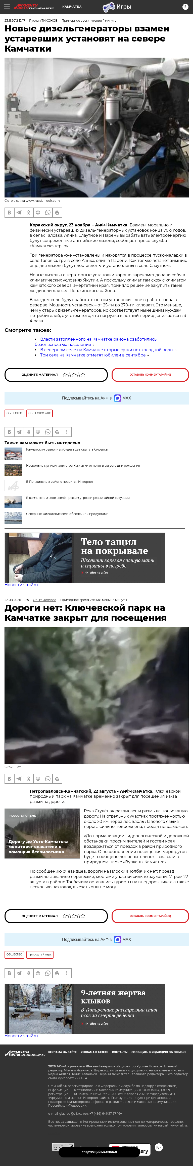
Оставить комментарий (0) (150, 374)
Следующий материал (99, 1152)
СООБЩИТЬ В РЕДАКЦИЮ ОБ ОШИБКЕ (158, 1052)
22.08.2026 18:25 (17, 600)
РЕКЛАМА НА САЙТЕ (62, 1052)
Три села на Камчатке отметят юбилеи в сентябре (93, 355)
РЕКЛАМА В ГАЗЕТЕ (94, 1052)
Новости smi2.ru (21, 584)
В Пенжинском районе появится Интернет (59, 482)
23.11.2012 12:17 (15, 20)
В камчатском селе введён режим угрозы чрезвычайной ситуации (78, 498)
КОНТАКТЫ (119, 1052)
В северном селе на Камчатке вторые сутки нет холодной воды (106, 349)
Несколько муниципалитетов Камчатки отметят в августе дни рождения (83, 465)
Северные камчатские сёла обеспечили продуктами (67, 514)
